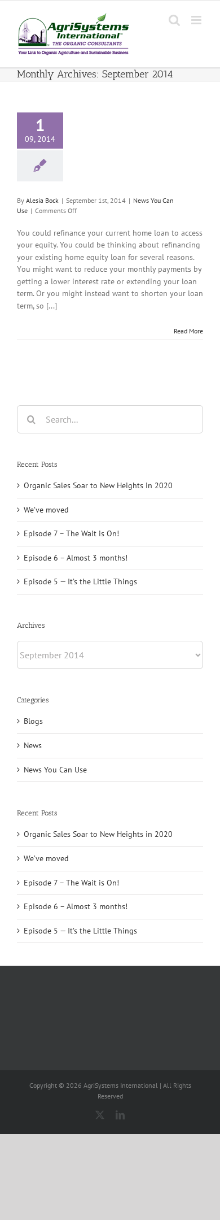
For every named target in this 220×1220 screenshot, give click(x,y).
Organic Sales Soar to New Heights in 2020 (98, 485)
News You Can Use (55, 770)
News (33, 745)
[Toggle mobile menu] (197, 20)
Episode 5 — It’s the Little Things (80, 581)
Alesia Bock (42, 200)
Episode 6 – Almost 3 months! (75, 558)
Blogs (33, 721)
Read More (188, 331)
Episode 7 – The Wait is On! (71, 533)
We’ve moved (46, 510)
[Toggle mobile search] (174, 20)
